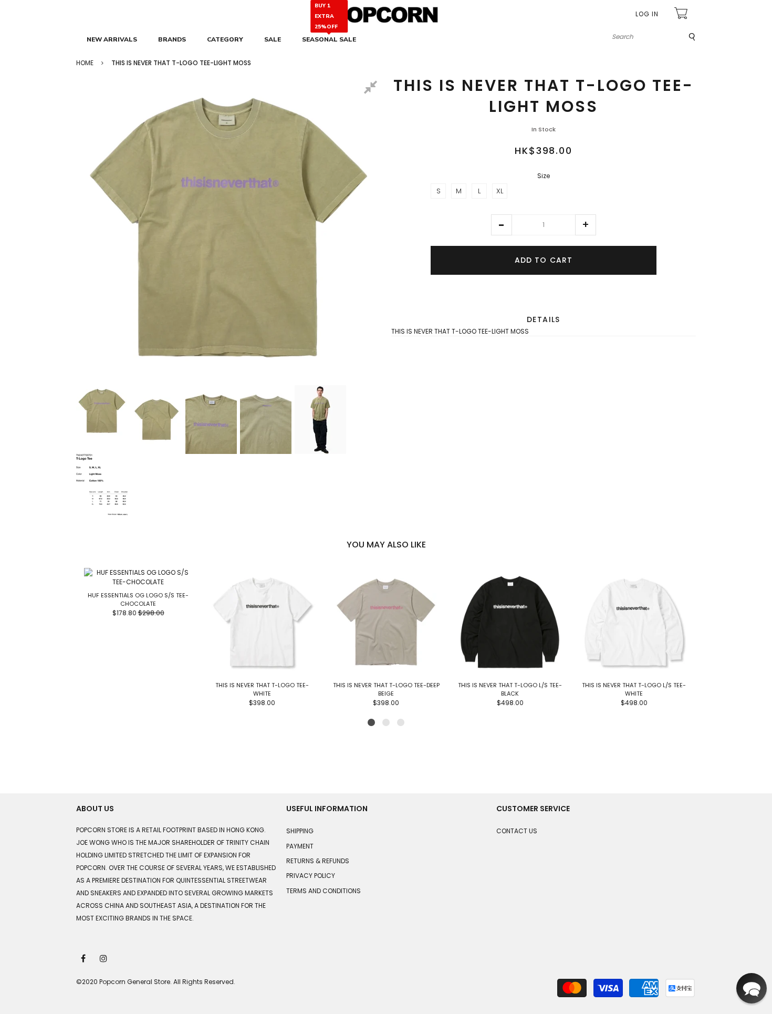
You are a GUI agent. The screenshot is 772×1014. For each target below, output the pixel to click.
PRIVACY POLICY (310, 875)
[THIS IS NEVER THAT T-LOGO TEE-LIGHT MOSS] (102, 411)
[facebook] (84, 958)
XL (499, 191)
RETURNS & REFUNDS (317, 860)
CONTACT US (516, 830)
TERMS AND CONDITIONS (323, 890)
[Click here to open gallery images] (372, 88)
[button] (501, 224)
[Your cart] (682, 14)
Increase (585, 224)
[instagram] (104, 958)
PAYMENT (300, 846)
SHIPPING (300, 830)
